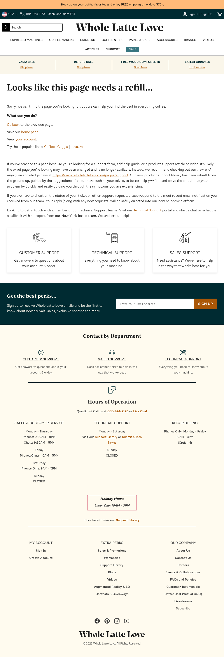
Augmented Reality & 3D (112, 587)
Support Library (106, 437)
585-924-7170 (117, 411)
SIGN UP (205, 304)
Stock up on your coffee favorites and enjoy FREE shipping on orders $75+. (112, 4)
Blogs (112, 572)
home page (29, 132)
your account (26, 139)
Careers (183, 565)
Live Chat (140, 411)
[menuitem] (41, 550)
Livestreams (183, 601)
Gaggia (62, 147)
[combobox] (36, 27)
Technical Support (147, 210)
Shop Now (26, 67)
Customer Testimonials (183, 587)
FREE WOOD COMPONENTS (140, 62)
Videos (112, 579)
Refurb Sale (83, 62)
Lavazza (77, 147)
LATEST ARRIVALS (197, 62)
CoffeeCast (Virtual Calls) (183, 594)
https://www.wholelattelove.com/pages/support (90, 175)
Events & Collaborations (183, 572)
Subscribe (183, 608)
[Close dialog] (40, 281)
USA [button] (10, 14)
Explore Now (197, 67)
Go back (13, 124)
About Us (183, 551)
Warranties (112, 558)
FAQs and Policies (183, 579)
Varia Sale (27, 62)
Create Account (40, 558)
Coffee (49, 147)
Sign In (41, 551)
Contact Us (183, 558)
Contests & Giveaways (112, 594)
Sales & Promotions (112, 551)
